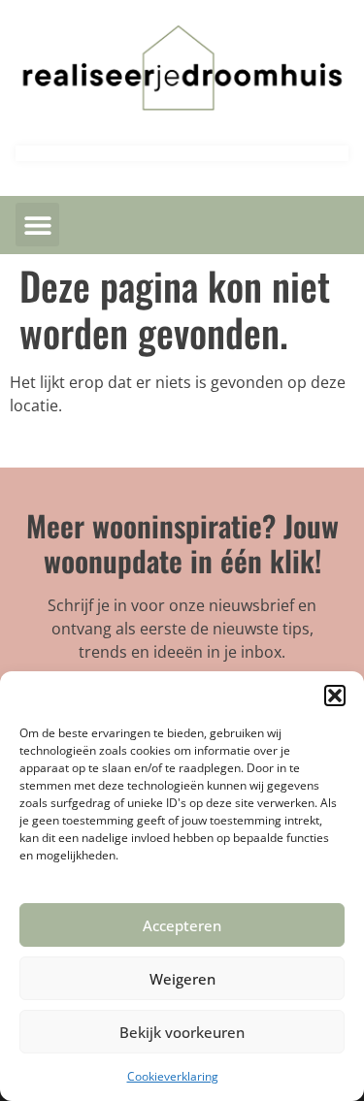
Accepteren (182, 925)
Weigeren (182, 978)
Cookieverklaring (172, 1076)
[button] (335, 695)
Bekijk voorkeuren (182, 1032)
